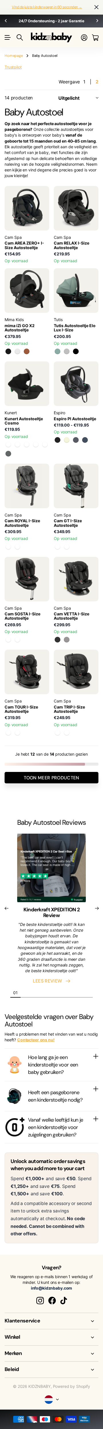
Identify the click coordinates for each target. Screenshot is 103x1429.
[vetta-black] (57, 639)
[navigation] (26, 992)
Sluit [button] (96, 7)
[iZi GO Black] (8, 351)
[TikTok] (63, 1300)
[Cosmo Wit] (35, 444)
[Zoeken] (20, 37)
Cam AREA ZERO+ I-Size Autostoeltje (24, 245)
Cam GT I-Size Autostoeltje (68, 522)
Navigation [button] (8, 37)
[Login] (84, 37)
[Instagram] (40, 1300)
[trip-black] (57, 732)
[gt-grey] (57, 547)
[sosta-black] (8, 639)
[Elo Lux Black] (76, 351)
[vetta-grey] (66, 639)
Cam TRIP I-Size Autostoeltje (69, 709)
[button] (6, 21)
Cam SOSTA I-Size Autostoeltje (22, 616)
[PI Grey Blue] (85, 440)
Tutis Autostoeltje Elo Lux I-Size (75, 327)
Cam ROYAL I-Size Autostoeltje (22, 522)
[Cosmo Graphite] (8, 453)
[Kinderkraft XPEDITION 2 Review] (51, 869)
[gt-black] (66, 547)
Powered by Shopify (71, 1386)
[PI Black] (57, 440)
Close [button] (51, 1321)
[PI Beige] (66, 440)
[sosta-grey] (17, 639)
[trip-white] (66, 732)
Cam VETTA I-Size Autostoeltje (71, 616)
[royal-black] (17, 547)
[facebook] (52, 1300)
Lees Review (49, 981)
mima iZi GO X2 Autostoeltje (20, 327)
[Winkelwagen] (95, 37)
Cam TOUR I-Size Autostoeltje (21, 709)
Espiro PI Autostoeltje (75, 418)
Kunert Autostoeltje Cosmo (24, 420)
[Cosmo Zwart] (8, 444)
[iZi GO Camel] (26, 351)
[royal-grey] (8, 547)
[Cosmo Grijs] (26, 444)
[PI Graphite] (76, 440)
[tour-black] (8, 732)
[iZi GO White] (17, 351)
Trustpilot (13, 67)
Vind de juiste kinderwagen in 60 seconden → (47, 7)
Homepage (14, 55)
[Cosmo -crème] (17, 444)
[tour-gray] (17, 732)
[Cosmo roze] (45, 444)
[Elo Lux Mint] (57, 351)
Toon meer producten (51, 778)
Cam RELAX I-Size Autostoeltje (71, 245)
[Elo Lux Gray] (66, 351)
